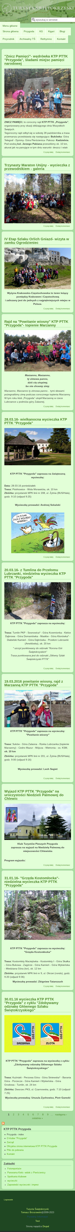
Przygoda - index (15, 1134)
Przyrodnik (8, 39)
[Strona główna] (38, 13)
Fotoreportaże (14, 1168)
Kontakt (61, 39)
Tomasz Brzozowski (31, 1212)
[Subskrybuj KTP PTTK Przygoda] (3, 1123)
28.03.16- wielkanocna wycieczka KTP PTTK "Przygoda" (35, 421)
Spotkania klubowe (16, 1176)
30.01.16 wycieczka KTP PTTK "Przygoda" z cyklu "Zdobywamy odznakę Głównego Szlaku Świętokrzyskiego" (31, 1004)
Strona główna (10, 31)
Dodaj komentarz (63, 152)
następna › (61, 1114)
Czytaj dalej (48, 152)
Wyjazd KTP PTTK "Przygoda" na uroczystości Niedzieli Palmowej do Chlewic (33, 795)
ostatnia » (37, 1118)
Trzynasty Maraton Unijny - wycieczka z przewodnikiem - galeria (37, 167)
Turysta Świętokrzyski (37, 1209)
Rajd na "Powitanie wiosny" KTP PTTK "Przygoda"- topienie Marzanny (36, 323)
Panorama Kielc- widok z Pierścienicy (26, 1172)
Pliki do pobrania (15, 1150)
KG (41, 31)
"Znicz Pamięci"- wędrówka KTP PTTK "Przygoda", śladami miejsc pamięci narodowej (36, 59)
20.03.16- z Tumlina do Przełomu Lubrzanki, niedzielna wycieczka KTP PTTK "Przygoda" (35, 573)
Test (37, 1221)
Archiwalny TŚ (27, 39)
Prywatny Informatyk (37, 1217)
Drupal (46, 1226)
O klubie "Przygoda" (17, 1138)
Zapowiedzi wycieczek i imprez (23, 1185)
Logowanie (8, 1200)
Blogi (62, 31)
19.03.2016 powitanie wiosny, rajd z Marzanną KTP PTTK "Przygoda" (33, 683)
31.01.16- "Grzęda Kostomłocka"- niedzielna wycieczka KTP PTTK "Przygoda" (31, 881)
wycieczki (12, 1181)
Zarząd (10, 1142)
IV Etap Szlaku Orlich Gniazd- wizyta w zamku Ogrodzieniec (36, 241)
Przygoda (29, 31)
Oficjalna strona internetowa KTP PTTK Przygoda (32, 1146)
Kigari (51, 31)
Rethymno (46, 39)
